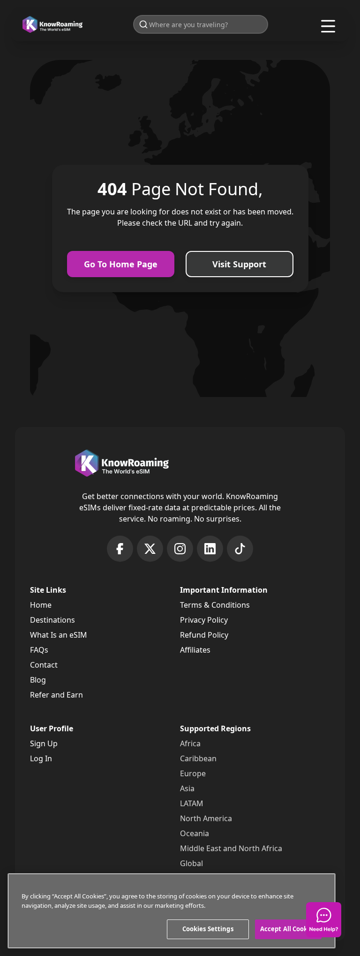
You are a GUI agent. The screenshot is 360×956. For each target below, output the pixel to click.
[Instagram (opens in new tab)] (180, 549)
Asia (187, 788)
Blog (38, 680)
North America (206, 818)
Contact (44, 665)
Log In (41, 758)
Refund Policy (204, 635)
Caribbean (198, 758)
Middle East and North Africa (231, 848)
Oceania (194, 833)
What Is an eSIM (58, 635)
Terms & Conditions (215, 605)
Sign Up (44, 743)
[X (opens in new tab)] (150, 549)
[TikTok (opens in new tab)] (240, 549)
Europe (193, 773)
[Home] (52, 24)
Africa (190, 743)
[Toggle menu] (328, 26)
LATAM (191, 803)
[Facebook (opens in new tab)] (120, 549)
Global (191, 863)
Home (41, 605)
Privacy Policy (204, 620)
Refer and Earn (56, 695)
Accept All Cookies (288, 929)
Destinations (52, 620)
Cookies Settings (207, 929)
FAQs (39, 650)
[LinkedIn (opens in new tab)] (210, 549)
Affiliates (195, 650)
